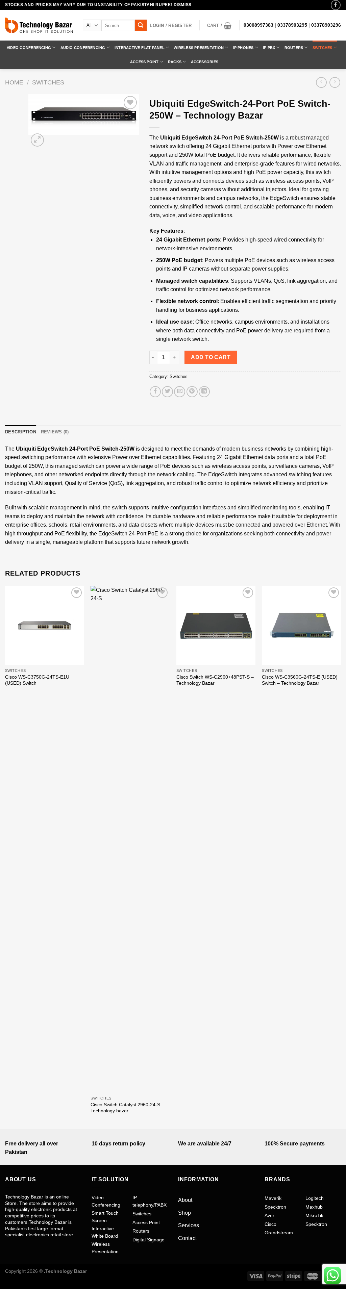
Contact (187, 1238)
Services (188, 1225)
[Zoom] (37, 140)
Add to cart (210, 357)
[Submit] (140, 25)
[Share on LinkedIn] (204, 391)
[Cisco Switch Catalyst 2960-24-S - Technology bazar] (130, 839)
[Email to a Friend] (179, 391)
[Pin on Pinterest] (192, 391)
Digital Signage (148, 1239)
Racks (174, 62)
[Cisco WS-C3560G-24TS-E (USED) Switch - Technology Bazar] (301, 625)
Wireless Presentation (199, 48)
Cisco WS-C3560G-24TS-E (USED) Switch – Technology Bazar (300, 680)
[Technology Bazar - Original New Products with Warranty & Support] (39, 25)
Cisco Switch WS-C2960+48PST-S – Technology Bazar (215, 680)
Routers (294, 48)
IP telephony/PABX (149, 1201)
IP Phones (243, 48)
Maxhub (314, 1207)
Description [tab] (20, 431)
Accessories (204, 62)
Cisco (270, 1224)
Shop (184, 1213)
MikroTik (314, 1215)
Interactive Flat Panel (140, 48)
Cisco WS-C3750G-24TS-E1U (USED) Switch (37, 680)
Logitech (314, 1198)
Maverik (273, 1198)
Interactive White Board (105, 1232)
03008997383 (258, 25)
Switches (322, 48)
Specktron (275, 1207)
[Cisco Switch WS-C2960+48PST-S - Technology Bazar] (215, 625)
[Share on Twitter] (167, 391)
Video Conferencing (29, 48)
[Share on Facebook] (155, 391)
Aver (269, 1215)
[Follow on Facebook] (336, 5)
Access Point (144, 62)
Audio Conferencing (82, 48)
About (185, 1200)
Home (14, 82)
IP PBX (269, 48)
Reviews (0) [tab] (55, 431)
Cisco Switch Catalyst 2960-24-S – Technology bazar (127, 1108)
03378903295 (292, 25)
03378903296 (326, 25)
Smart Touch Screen (105, 1216)
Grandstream (279, 1232)
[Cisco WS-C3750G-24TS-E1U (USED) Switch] (44, 625)
